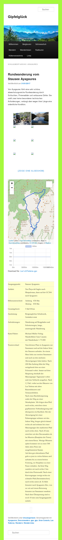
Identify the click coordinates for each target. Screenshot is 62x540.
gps (32, 520)
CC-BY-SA (33, 243)
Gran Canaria (44, 520)
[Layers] (49, 184)
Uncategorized (29, 517)
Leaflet (11, 240)
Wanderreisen (25, 50)
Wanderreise (29, 523)
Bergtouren (26, 44)
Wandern (12, 50)
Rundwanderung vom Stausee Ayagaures (23, 76)
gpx (36, 520)
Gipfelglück (17, 16)
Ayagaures (12, 520)
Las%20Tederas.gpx (28, 271)
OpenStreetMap (25, 240)
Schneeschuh (40, 44)
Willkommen (13, 44)
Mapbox (48, 243)
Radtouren (39, 50)
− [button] (12, 187)
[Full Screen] (12, 192)
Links (29, 55)
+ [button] (12, 183)
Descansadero (24, 520)
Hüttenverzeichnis (16, 55)
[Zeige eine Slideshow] (31, 170)
